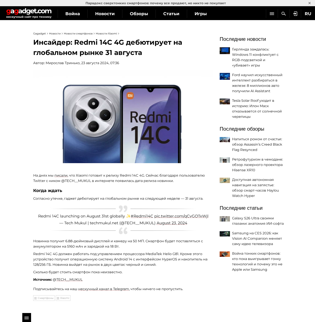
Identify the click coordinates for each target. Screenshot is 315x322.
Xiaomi (64, 298)
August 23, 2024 (172, 223)
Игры (201, 13)
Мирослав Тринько (63, 63)
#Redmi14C (142, 216)
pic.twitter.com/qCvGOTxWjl (181, 216)
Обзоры (139, 13)
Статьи (171, 13)
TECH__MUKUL (69, 280)
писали (61, 175)
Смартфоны (45, 298)
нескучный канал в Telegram (103, 289)
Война (72, 13)
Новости (105, 13)
